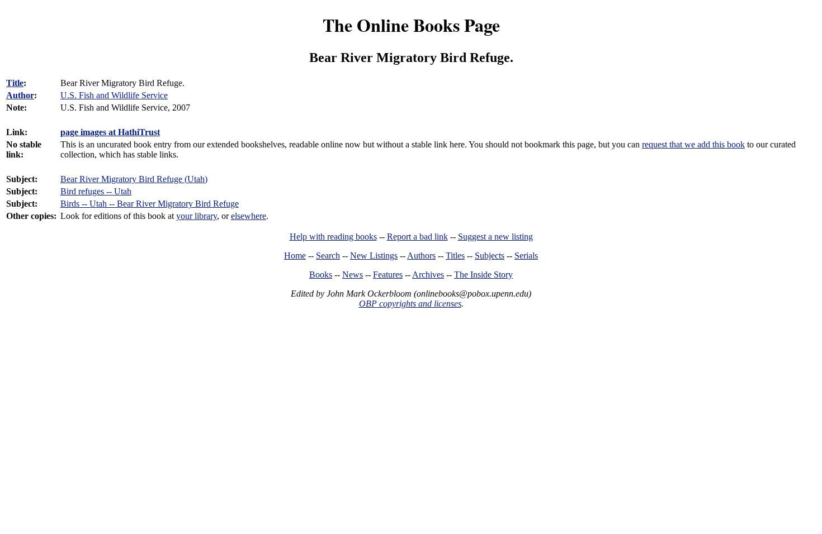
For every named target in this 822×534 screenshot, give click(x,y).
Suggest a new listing (495, 236)
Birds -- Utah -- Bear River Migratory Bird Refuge (149, 203)
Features (388, 274)
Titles (455, 255)
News (352, 274)
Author (20, 95)
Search (328, 255)
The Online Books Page (411, 25)
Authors (421, 255)
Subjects (489, 255)
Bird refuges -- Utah (95, 191)
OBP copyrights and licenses (410, 303)
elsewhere (248, 216)
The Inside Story (483, 274)
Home (295, 255)
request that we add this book (693, 144)
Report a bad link (417, 236)
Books (320, 274)
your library (196, 216)
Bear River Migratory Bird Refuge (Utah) (133, 179)
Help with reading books (333, 236)
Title (14, 83)
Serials (526, 255)
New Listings (374, 255)
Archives (428, 274)
